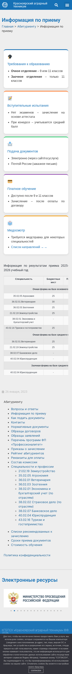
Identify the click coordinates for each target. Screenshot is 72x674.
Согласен (36, 671)
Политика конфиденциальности (27, 555)
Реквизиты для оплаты (27, 458)
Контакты (18, 422)
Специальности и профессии (32, 466)
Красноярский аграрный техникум (30, 5)
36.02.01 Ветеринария (34, 480)
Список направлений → (27, 247)
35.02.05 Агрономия (33, 475)
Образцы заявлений (25, 435)
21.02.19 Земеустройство (36, 471)
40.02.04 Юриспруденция (37, 515)
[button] (56, 5)
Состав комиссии (24, 462)
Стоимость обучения (26, 545)
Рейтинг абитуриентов (27, 453)
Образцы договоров (26, 431)
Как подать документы (27, 418)
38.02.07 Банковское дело (37, 511)
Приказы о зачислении (28, 449)
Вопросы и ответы (24, 409)
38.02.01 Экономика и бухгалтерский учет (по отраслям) (35, 493)
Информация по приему (28, 413)
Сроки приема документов (31, 540)
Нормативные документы (30, 427)
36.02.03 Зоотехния (32, 484)
